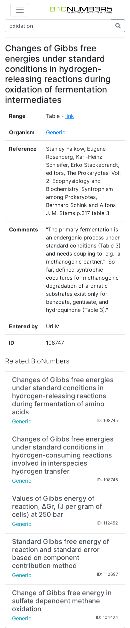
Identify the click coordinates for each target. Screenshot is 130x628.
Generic (55, 132)
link (69, 116)
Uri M (53, 326)
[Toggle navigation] (19, 9)
